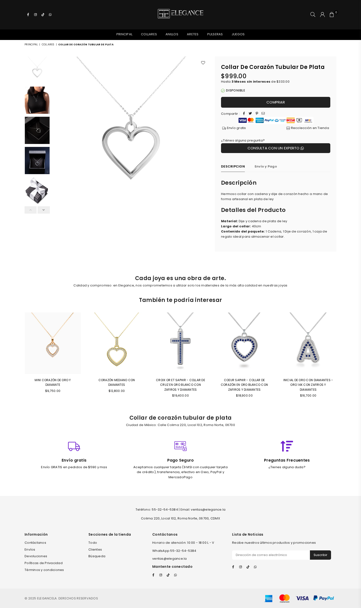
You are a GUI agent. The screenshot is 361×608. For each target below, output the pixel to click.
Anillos (172, 34)
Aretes (193, 34)
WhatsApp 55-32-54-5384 (174, 550)
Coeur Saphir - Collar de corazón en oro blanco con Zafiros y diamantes (244, 384)
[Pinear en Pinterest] (257, 113)
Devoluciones (36, 556)
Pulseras (215, 34)
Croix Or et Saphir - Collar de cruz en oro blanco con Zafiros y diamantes (180, 384)
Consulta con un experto (274, 148)
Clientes (95, 549)
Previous (56, 134)
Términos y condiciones (44, 570)
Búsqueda (96, 556)
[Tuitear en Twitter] (250, 113)
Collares (149, 34)
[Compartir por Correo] (263, 113)
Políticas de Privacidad (44, 563)
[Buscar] (313, 14)
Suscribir (320, 555)
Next (204, 134)
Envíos (30, 549)
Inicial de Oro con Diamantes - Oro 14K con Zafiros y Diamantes (308, 384)
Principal (124, 34)
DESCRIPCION (233, 166)
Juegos (238, 34)
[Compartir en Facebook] (244, 113)
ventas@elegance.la (169, 558)
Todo (92, 542)
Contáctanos (35, 542)
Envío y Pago (266, 166)
